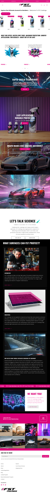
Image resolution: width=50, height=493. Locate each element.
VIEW (10, 29)
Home (2, 463)
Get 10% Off (45, 456)
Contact (2, 479)
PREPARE (3, 64)
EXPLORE (25, 123)
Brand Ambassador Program (7, 477)
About (2, 466)
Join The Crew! (33, 406)
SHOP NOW (25, 89)
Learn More (7, 285)
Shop (2, 468)
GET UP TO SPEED (25, 149)
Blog (2, 472)
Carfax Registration (5, 470)
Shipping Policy (19, 468)
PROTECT (26, 64)
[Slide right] (27, 68)
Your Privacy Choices (20, 466)
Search (17, 463)
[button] (2, 5)
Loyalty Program (4, 474)
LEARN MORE (32, 237)
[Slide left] (22, 68)
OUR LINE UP (18, 237)
